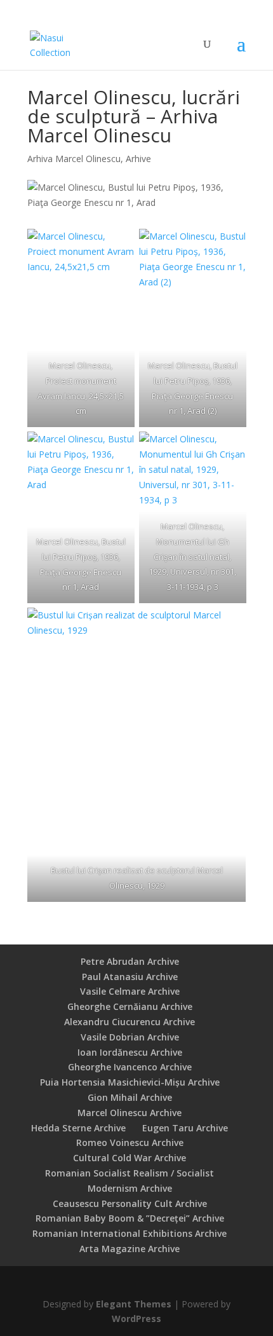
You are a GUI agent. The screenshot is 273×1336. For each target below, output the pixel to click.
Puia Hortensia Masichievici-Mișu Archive (130, 1082)
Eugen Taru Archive (185, 1128)
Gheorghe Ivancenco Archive (130, 1067)
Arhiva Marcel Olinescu (74, 159)
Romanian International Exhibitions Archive (129, 1233)
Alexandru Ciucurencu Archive (129, 1022)
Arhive (138, 159)
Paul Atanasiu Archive (130, 977)
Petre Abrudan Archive (130, 961)
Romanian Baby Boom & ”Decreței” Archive (130, 1218)
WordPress (136, 1318)
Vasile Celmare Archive (130, 991)
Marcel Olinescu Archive (129, 1113)
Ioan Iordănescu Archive (129, 1052)
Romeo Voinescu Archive (129, 1142)
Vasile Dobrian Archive (130, 1037)
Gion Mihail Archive (130, 1097)
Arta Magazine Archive (129, 1249)
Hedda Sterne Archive (78, 1128)
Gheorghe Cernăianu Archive (129, 1006)
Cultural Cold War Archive (129, 1158)
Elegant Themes (133, 1304)
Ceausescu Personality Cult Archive (130, 1203)
